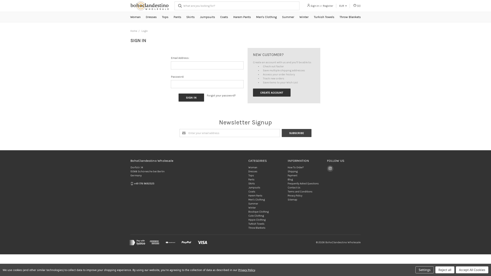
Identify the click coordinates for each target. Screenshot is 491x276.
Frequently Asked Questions (303, 183)
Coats (224, 17)
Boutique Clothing (258, 211)
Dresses (151, 17)
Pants (177, 17)
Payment (292, 175)
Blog (290, 179)
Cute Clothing (256, 215)
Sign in (315, 5)
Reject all (444, 270)
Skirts (190, 17)
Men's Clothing (266, 17)
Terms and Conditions (300, 191)
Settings (425, 270)
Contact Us (294, 187)
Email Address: (180, 58)
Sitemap (292, 199)
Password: (177, 76)
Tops (165, 17)
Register (328, 5)
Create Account (271, 92)
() (358, 5)
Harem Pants (242, 17)
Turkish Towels (324, 17)
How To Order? (296, 167)
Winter (304, 17)
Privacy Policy (295, 195)
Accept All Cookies (472, 270)
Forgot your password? (221, 95)
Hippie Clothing (257, 219)
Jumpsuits (207, 17)
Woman (135, 17)
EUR (342, 5)
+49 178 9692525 (144, 183)
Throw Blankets (350, 17)
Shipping (293, 171)
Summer (288, 17)
